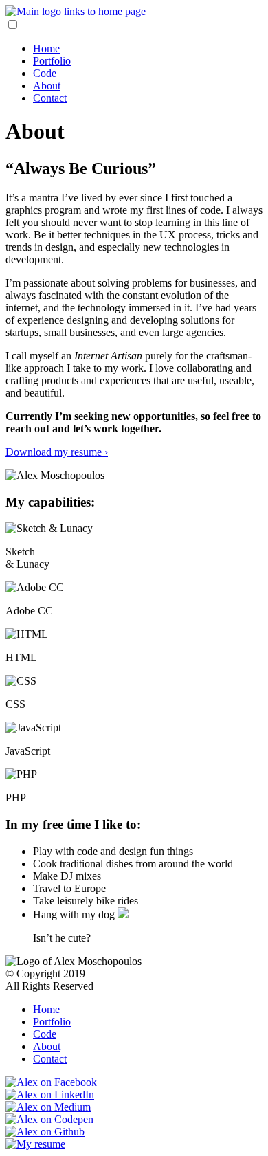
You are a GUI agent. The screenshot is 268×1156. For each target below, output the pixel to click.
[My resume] (35, 1144)
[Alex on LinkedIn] (49, 1094)
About (46, 85)
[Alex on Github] (45, 1131)
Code (44, 73)
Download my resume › (56, 452)
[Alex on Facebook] (51, 1082)
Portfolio (52, 61)
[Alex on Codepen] (49, 1119)
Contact (50, 98)
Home (46, 48)
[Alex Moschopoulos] (75, 11)
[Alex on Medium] (48, 1107)
